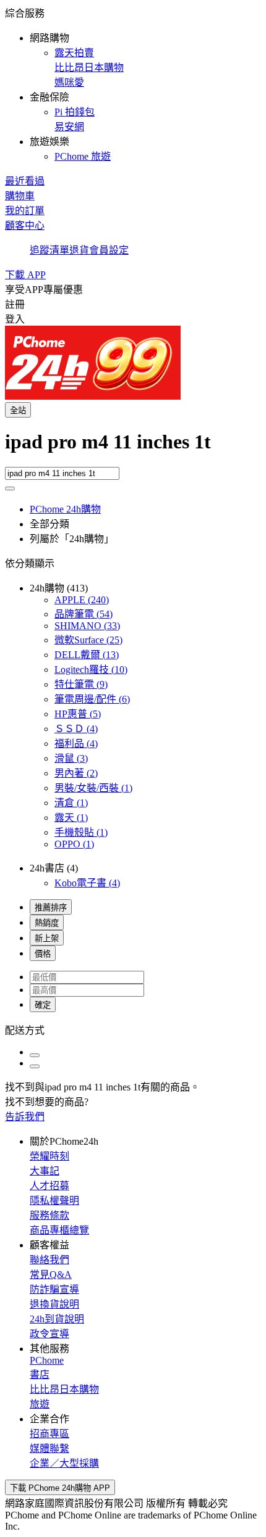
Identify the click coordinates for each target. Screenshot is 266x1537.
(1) (93, 788)
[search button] (10, 488)
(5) (77, 714)
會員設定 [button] (109, 250)
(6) (92, 699)
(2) (76, 773)
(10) (90, 669)
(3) (71, 758)
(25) (88, 640)
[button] (133, 84)
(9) (81, 684)
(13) (86, 654)
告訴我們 (25, 1116)
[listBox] (133, 1029)
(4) (76, 728)
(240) (81, 600)
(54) (83, 614)
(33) (87, 625)
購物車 (20, 196)
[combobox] (133, 449)
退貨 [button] (79, 250)
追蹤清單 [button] (49, 250)
